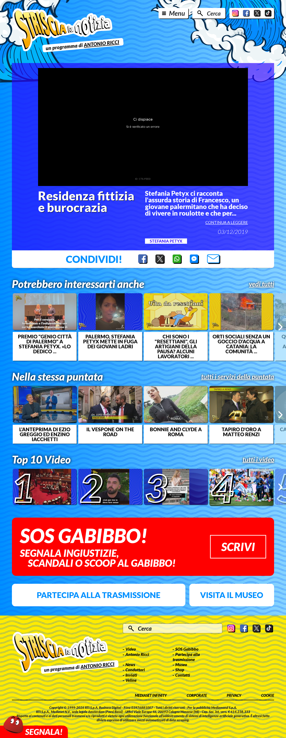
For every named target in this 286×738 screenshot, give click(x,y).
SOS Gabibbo (186, 648)
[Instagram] (235, 13)
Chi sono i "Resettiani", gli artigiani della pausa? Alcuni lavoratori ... (176, 346)
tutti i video (258, 459)
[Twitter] (257, 13)
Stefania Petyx (166, 241)
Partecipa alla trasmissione (98, 595)
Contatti (182, 674)
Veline (131, 680)
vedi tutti (261, 284)
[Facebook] (246, 13)
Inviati (131, 674)
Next (280, 327)
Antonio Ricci (137, 654)
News (130, 664)
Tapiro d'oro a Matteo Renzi (241, 432)
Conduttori (135, 669)
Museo (181, 664)
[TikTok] (268, 13)
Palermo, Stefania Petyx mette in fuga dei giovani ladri (110, 341)
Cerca (214, 13)
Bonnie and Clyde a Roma (176, 432)
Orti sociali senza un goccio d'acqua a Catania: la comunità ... (241, 344)
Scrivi (238, 546)
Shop (179, 669)
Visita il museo (231, 595)
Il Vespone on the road (110, 432)
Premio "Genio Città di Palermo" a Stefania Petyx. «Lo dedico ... (45, 344)
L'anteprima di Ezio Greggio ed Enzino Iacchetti (44, 434)
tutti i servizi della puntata (237, 376)
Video (130, 648)
